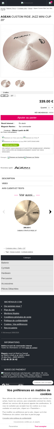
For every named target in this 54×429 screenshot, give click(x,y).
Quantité (44, 108)
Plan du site (9, 310)
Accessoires (7, 283)
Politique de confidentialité (16, 321)
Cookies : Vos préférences (15, 324)
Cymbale (5, 268)
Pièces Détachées (9, 289)
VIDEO (5, 183)
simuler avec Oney (11, 145)
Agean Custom (15, 252)
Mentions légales (11, 313)
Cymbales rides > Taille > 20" (15, 248)
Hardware (5, 273)
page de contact (31, 348)
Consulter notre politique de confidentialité (17, 418)
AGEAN (6, 16)
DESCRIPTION (8, 178)
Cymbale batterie (27, 252)
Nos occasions (10, 328)
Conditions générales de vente (17, 317)
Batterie (5, 263)
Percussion (6, 278)
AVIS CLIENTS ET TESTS (13, 188)
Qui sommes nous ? (13, 306)
